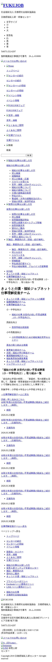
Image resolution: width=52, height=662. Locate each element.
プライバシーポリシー (17, 581)
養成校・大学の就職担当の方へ (27, 198)
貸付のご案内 (18, 228)
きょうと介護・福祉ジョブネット (22, 274)
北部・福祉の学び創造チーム (20, 353)
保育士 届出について (21, 237)
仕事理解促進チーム (16, 276)
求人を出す (17, 252)
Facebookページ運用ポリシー (20, 584)
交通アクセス (12, 560)
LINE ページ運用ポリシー (18, 587)
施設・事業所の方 (14, 571)
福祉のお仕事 (12, 592)
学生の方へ (17, 196)
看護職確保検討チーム (17, 355)
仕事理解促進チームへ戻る (14, 526)
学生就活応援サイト (21, 263)
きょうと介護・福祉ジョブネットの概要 (25, 299)
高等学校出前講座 (20, 327)
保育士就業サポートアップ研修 (27, 222)
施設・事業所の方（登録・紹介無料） (30, 249)
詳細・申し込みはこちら (13, 399)
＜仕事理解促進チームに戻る (15, 394)
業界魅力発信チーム (16, 350)
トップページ (12, 536)
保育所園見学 (18, 225)
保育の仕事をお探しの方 (23, 214)
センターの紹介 (13, 541)
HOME (9, 271)
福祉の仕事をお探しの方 (23, 170)
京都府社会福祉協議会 (17, 595)
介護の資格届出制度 (21, 193)
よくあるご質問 (13, 557)
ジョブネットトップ (16, 364)
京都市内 (10, 428)
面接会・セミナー (14, 552)
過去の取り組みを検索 (17, 345)
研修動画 (16, 261)
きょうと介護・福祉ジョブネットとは (24, 361)
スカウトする (18, 255)
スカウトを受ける (20, 182)
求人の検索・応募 (20, 179)
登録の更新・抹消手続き (23, 201)
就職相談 (16, 176)
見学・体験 (11, 554)
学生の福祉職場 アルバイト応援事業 (30, 266)
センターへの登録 (14, 544)
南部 (8, 410)
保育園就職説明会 (20, 220)
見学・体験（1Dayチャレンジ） (27, 184)
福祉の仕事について (21, 187)
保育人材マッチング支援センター (22, 568)
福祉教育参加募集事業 (17, 358)
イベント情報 (12, 547)
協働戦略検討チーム (16, 302)
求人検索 (16, 173)
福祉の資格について (21, 190)
